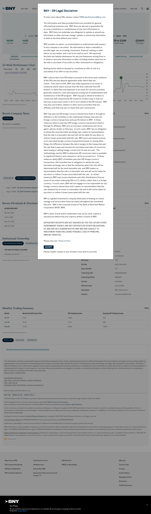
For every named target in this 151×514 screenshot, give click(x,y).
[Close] (147, 504)
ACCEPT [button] (48, 247)
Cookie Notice (22, 511)
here (94, 156)
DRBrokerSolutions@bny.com (92, 17)
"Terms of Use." (64, 241)
